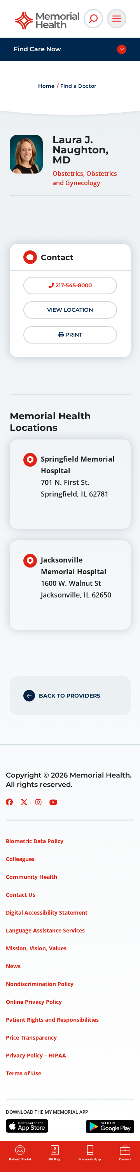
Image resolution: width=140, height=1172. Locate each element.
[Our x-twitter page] (24, 802)
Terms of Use (23, 1073)
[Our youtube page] (53, 802)
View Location (70, 309)
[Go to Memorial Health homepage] (48, 23)
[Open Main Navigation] (116, 18)
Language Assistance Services (45, 930)
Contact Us (20, 894)
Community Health (31, 876)
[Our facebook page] (9, 802)
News (13, 966)
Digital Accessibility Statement (47, 912)
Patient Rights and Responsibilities (52, 1019)
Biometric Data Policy (34, 841)
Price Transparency (31, 1037)
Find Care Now (37, 49)
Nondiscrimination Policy (40, 984)
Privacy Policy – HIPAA (36, 1055)
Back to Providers (69, 695)
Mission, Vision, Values (36, 948)
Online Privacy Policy (34, 1001)
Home (46, 86)
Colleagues (20, 859)
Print (73, 334)
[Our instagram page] (38, 802)
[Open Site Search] (93, 18)
